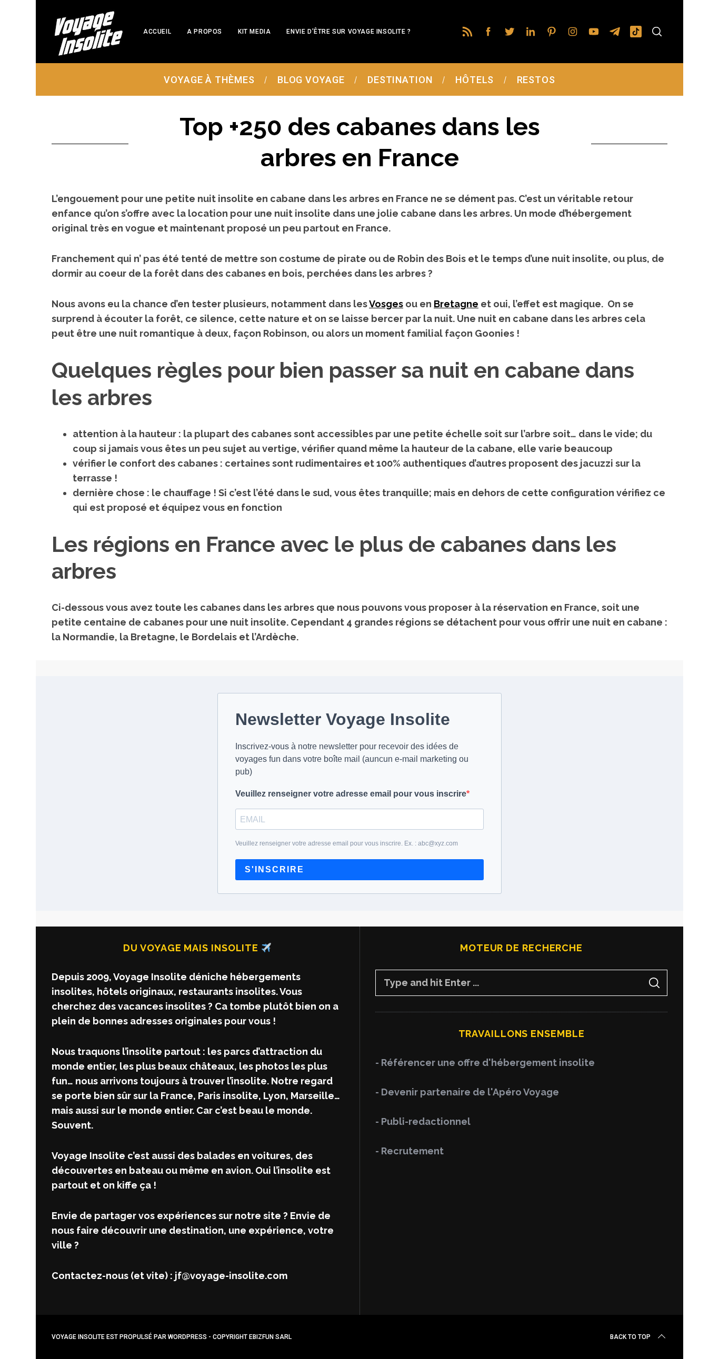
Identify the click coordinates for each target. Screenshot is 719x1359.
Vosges (386, 303)
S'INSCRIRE (274, 869)
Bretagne (456, 303)
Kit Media (254, 31)
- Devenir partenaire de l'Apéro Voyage (467, 1092)
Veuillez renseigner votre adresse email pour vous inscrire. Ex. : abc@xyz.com (346, 843)
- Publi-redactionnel (423, 1121)
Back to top (630, 1337)
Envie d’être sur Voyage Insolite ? (348, 31)
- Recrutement (409, 1150)
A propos (204, 31)
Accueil (157, 31)
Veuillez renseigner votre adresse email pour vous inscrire (350, 793)
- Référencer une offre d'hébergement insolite (485, 1062)
